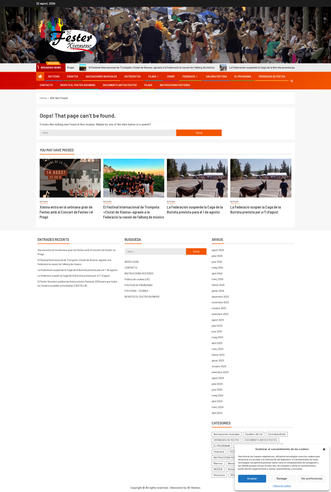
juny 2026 (217, 261)
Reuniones (219, 475)
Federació (188, 76)
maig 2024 (217, 395)
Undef (171, 76)
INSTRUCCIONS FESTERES (175, 85)
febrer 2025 (218, 355)
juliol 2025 (217, 325)
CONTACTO (46, 85)
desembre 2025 (220, 296)
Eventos (72, 76)
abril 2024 (217, 401)
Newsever (176, 487)
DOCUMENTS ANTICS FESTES (120, 85)
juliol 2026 (217, 256)
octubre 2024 (219, 366)
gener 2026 (218, 291)
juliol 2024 (217, 384)
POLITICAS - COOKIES (136, 291)
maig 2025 (217, 337)
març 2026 (217, 279)
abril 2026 (217, 273)
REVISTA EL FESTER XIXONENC (77, 85)
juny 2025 (217, 331)
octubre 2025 (219, 308)
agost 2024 (218, 378)
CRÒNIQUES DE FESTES (272, 76)
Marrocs (218, 463)
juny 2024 (217, 389)
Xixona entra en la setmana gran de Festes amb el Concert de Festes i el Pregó (66, 212)
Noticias (53, 76)
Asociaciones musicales (101, 76)
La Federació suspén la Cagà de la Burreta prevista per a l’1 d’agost (74, 275)
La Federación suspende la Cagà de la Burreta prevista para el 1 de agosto (246, 67)
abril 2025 (217, 343)
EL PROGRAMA (242, 76)
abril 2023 (217, 413)
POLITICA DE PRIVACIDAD (139, 285)
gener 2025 (218, 360)
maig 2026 (217, 267)
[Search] (292, 81)
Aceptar (252, 478)
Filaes (152, 76)
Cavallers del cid (253, 434)
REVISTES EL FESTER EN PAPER (142, 296)
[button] (324, 449)
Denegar (282, 478)
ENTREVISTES (132, 76)
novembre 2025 (220, 302)
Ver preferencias (311, 478)
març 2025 (217, 349)
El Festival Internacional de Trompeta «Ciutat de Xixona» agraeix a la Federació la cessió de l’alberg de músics (127, 67)
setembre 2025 (220, 314)
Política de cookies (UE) (137, 279)
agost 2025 (218, 320)
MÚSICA (218, 469)
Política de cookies (282, 486)
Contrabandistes (277, 434)
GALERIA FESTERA (216, 76)
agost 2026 (218, 250)
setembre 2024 (220, 372)
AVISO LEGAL (132, 261)
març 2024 (217, 407)
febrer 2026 (218, 285)
